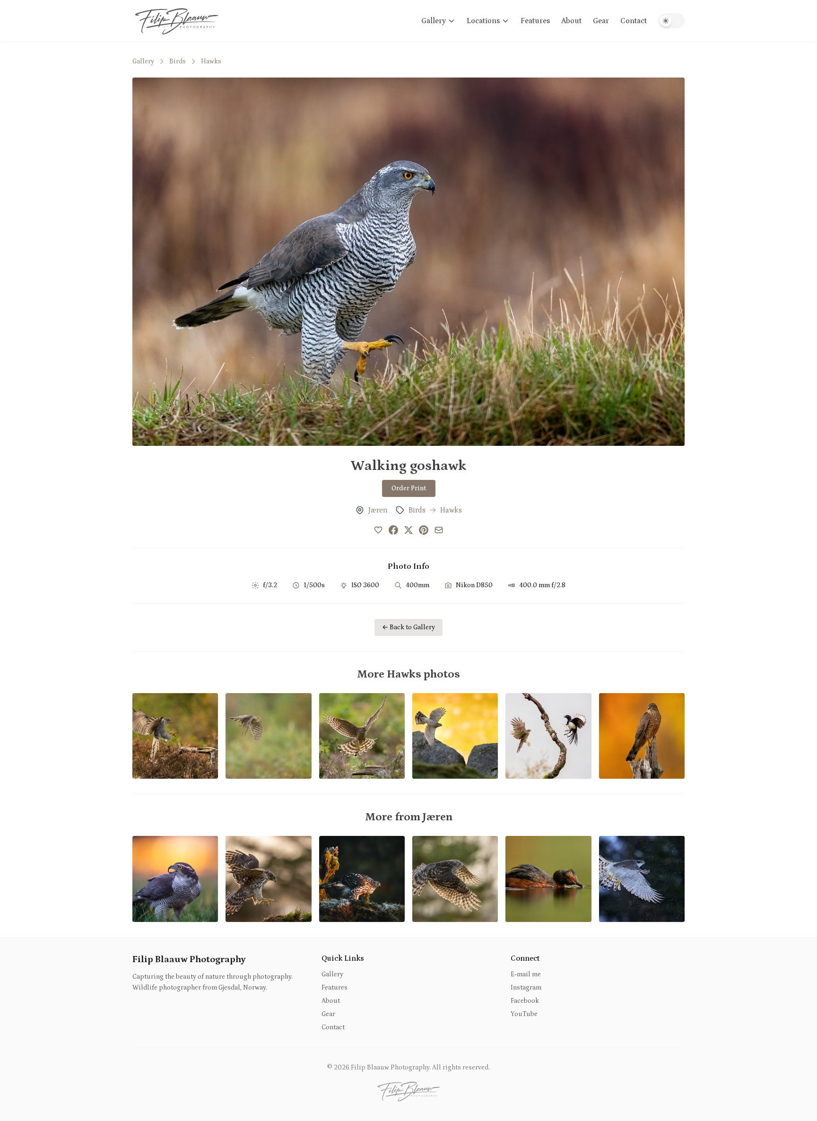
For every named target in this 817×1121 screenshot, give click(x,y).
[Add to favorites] (378, 530)
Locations (483, 21)
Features (535, 21)
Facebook (525, 1001)
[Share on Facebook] (393, 530)
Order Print (408, 488)
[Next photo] (664, 261)
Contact (633, 21)
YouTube (524, 1014)
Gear (601, 21)
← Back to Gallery (408, 627)
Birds (177, 61)
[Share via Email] (438, 530)
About (571, 21)
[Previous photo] (153, 261)
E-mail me (526, 974)
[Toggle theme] (671, 20)
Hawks (211, 61)
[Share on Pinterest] (423, 530)
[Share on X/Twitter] (408, 530)
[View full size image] (408, 262)
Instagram (526, 987)
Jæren (378, 510)
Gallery (433, 21)
